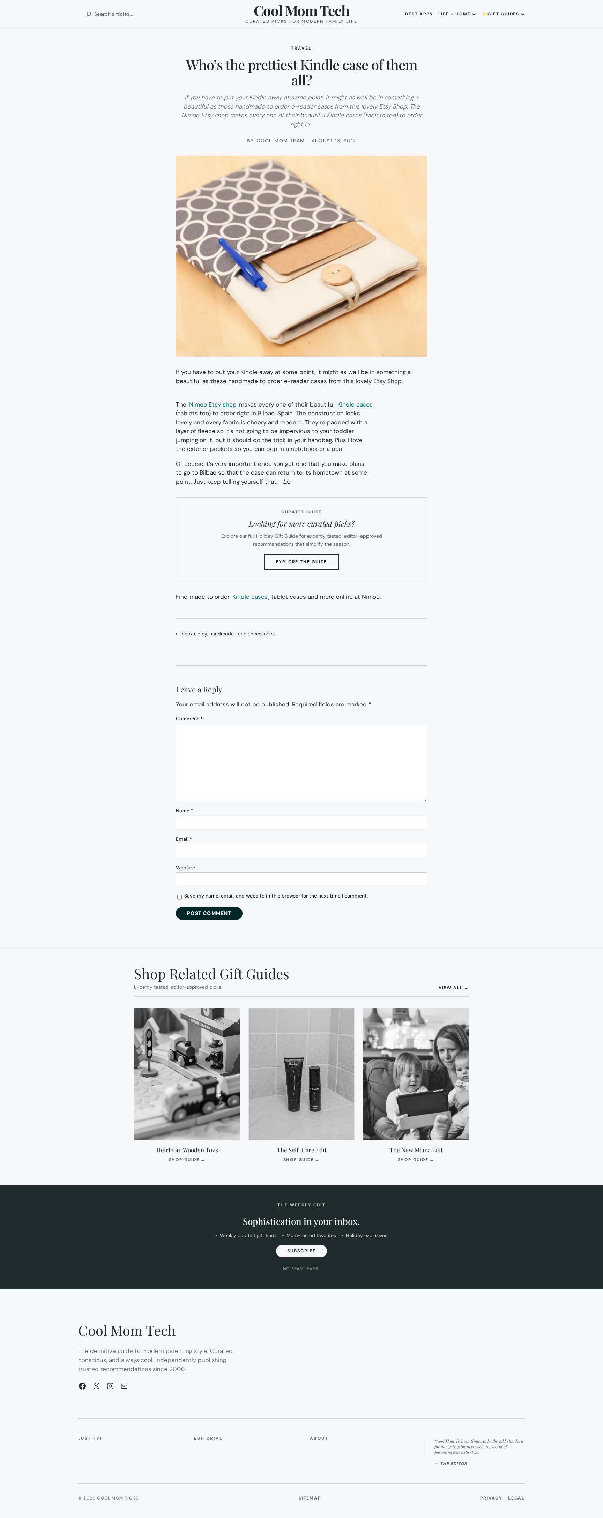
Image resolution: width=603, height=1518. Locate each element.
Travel (301, 48)
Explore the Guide (307, 564)
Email (184, 839)
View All (454, 987)
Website (185, 867)
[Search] (88, 14)
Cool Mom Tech (301, 10)
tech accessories (255, 634)
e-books (185, 634)
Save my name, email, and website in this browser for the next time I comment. (276, 896)
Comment (189, 718)
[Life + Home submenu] (474, 14)
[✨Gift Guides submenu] (523, 14)
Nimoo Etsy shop (213, 404)
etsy (202, 634)
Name (184, 811)
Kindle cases (355, 404)
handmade (221, 634)
